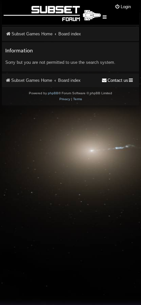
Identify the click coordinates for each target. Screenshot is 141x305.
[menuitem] (123, 7)
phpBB (53, 93)
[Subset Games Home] (52, 12)
